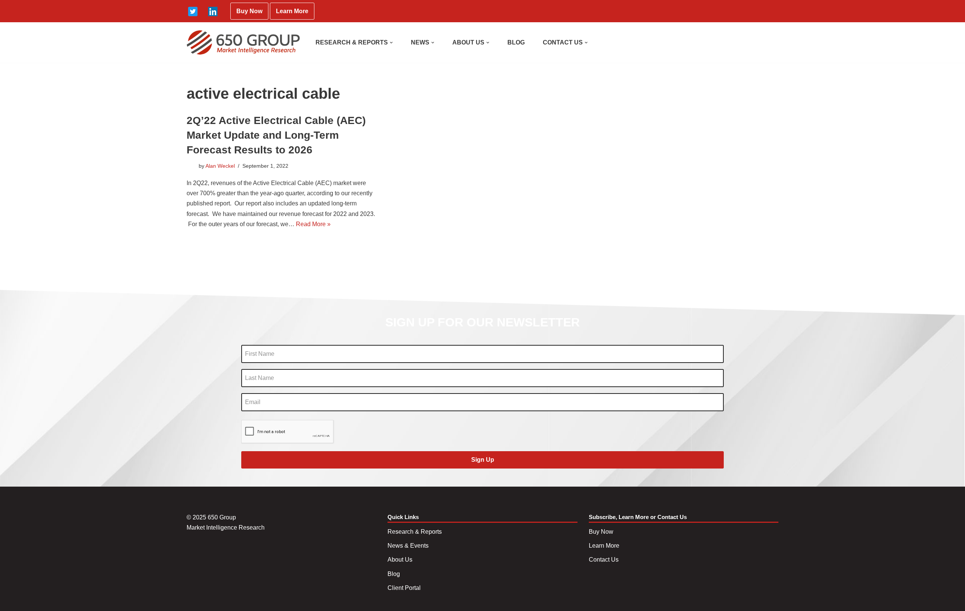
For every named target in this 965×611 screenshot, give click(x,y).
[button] (391, 42)
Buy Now (249, 11)
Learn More (292, 11)
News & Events (408, 545)
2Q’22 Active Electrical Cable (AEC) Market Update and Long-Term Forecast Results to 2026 (276, 135)
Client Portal (404, 588)
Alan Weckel (220, 166)
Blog (394, 574)
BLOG (516, 42)
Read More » (313, 224)
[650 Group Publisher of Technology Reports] (243, 42)
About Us (400, 559)
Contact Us (604, 559)
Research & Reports (415, 531)
